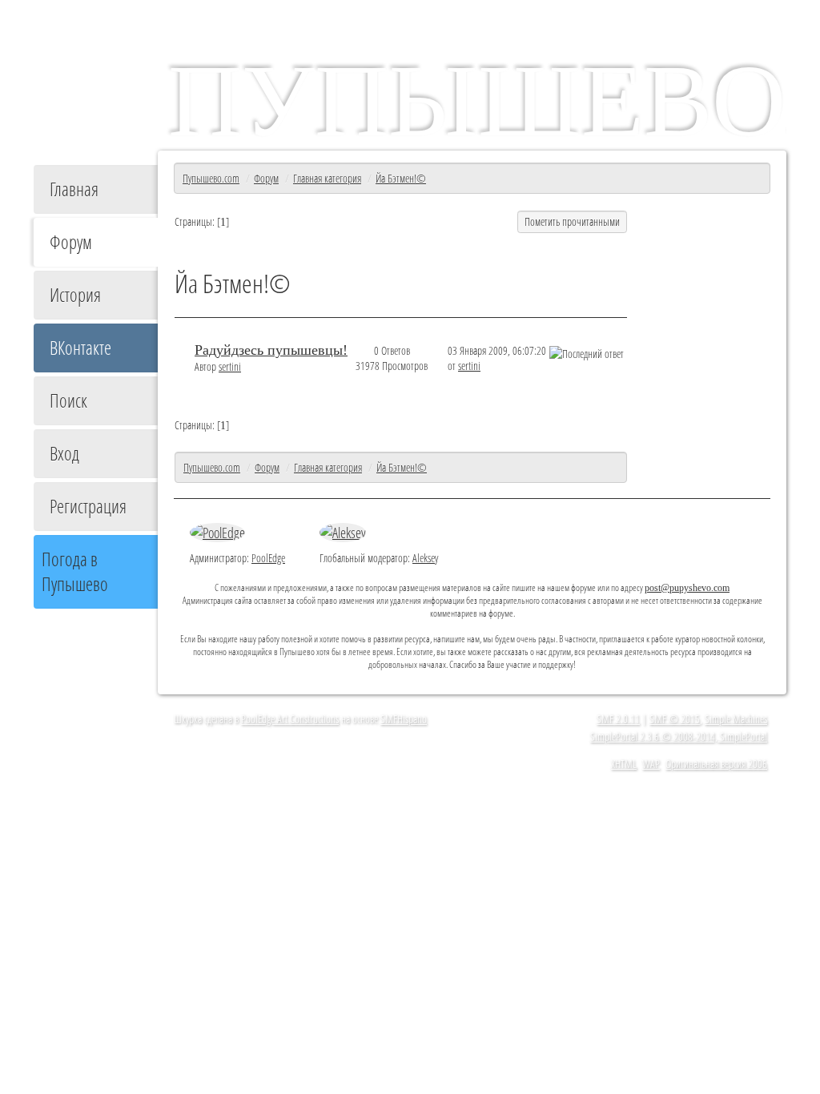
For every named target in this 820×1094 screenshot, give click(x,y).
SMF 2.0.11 (618, 718)
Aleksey (425, 557)
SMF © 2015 (674, 718)
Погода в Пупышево (75, 572)
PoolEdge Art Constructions (290, 718)
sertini (230, 366)
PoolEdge (268, 557)
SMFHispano (403, 718)
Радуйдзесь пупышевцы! (271, 350)
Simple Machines (736, 718)
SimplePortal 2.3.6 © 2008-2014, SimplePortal (678, 736)
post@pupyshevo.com (687, 588)
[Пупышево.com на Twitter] (196, 756)
